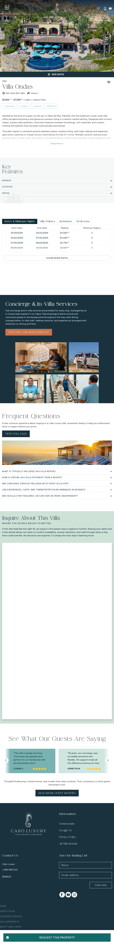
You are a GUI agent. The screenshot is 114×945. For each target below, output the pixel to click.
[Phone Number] (105, 8)
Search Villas (7, 911)
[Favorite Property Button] (109, 82)
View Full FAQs (16, 433)
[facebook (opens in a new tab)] (62, 894)
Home (3, 906)
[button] (4, 36)
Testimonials (66, 823)
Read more (56, 143)
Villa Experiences (9, 921)
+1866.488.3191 (10, 869)
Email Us (6, 876)
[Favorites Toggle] (98, 8)
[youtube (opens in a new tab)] (68, 894)
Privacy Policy (67, 837)
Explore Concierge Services (28, 332)
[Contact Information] (110, 8)
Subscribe (101, 885)
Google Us (65, 830)
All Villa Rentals (68, 843)
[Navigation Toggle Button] (7, 7)
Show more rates (57, 258)
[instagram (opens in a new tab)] (74, 894)
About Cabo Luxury (11, 927)
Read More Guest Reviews (57, 793)
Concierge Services (11, 916)
